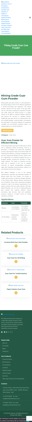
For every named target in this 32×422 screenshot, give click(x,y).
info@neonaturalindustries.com (11, 398)
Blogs (3, 348)
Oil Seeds (5, 367)
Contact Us (5, 351)
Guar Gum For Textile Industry (16, 273)
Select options (16, 246)
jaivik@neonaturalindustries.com (11, 405)
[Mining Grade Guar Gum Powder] (16, 77)
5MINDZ (20, 415)
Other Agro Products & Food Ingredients (13, 378)
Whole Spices (6, 362)
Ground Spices (6, 365)
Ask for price (7, 130)
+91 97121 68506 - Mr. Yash (10, 396)
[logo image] (6, 17)
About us (4, 343)
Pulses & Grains (6, 373)
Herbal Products (6, 370)
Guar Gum (12, 135)
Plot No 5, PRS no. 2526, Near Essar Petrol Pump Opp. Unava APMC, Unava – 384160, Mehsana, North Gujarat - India (16, 390)
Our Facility (5, 345)
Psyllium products (7, 359)
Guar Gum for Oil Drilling (16, 258)
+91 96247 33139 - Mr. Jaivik (10, 402)
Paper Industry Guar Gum (16, 289)
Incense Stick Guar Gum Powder (16, 242)
